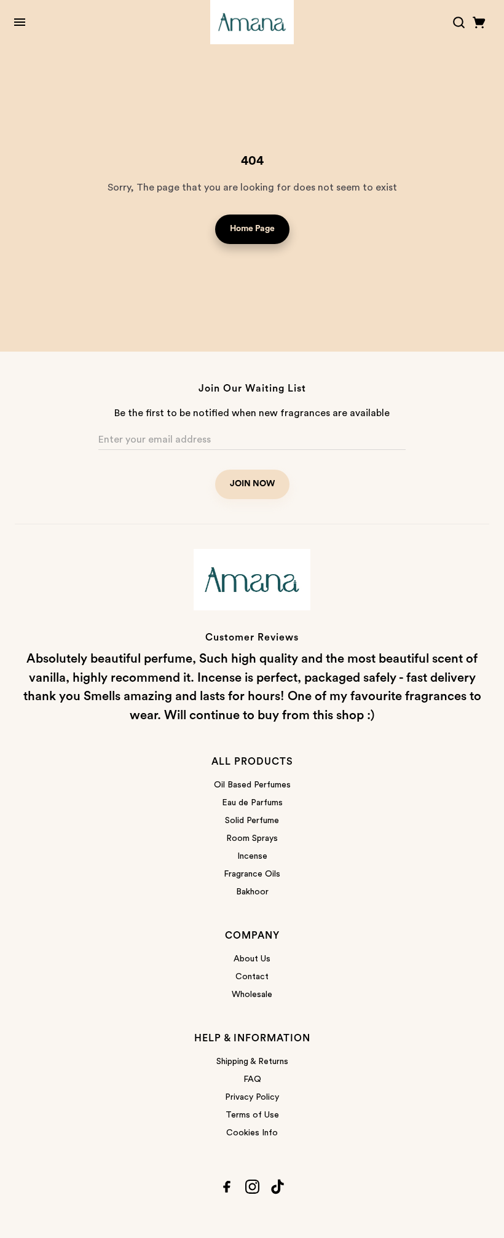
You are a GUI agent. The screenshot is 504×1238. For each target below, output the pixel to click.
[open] (19, 22)
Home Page (252, 228)
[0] (479, 22)
